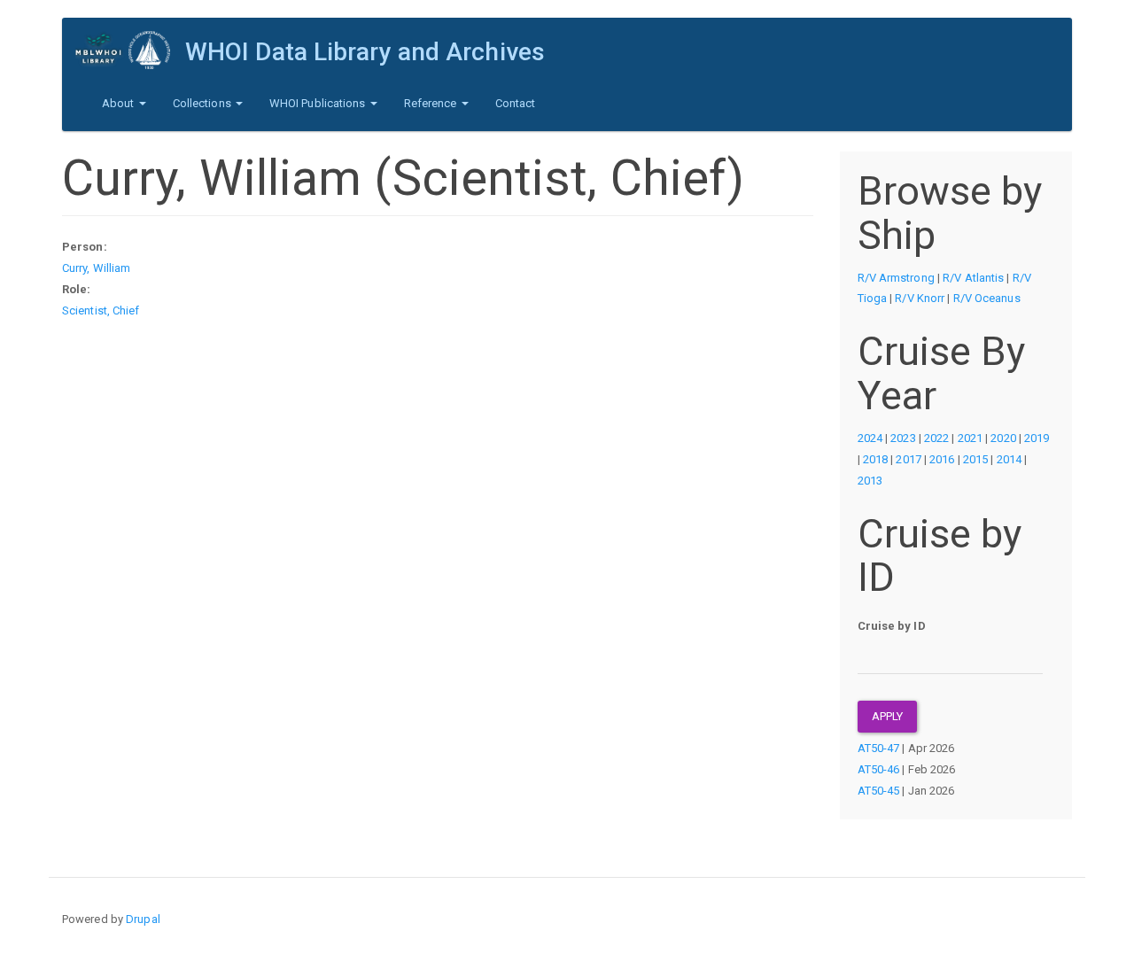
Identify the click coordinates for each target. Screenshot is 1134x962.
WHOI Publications (319, 103)
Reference (432, 103)
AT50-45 (879, 790)
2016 (941, 459)
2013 (870, 480)
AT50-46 (879, 769)
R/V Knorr (919, 298)
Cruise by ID (892, 625)
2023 (902, 438)
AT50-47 (879, 748)
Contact (515, 103)
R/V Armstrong (896, 277)
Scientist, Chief (101, 310)
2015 (975, 459)
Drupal (143, 919)
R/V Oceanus (987, 298)
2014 (1009, 459)
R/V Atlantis (973, 277)
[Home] (130, 50)
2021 (970, 438)
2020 (1002, 438)
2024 (870, 438)
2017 (908, 459)
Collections (203, 103)
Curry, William (96, 268)
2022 (936, 438)
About (119, 103)
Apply (888, 716)
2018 (875, 459)
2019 (1036, 438)
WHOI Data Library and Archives (365, 51)
